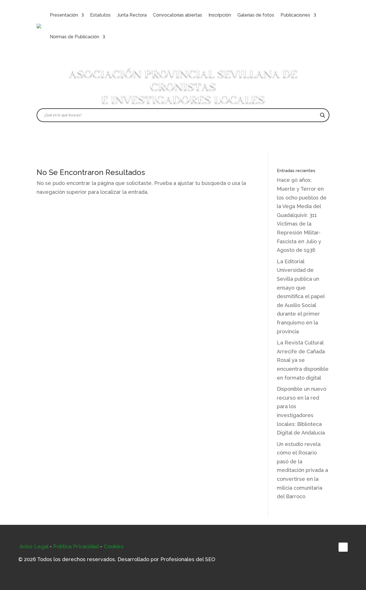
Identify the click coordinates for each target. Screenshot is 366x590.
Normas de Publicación (74, 36)
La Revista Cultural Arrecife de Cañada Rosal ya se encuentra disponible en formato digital (303, 360)
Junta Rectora (132, 15)
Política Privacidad (76, 546)
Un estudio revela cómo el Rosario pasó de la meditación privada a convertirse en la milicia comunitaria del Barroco (302, 470)
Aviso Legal (33, 546)
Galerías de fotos (255, 15)
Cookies (114, 546)
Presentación (64, 15)
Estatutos (100, 15)
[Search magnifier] (323, 115)
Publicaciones (295, 15)
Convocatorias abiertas (177, 15)
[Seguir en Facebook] (343, 547)
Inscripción (219, 15)
